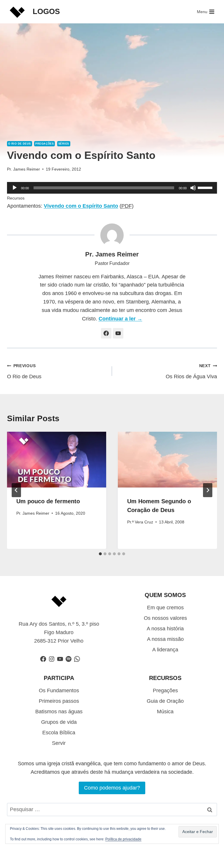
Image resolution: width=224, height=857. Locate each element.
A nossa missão (165, 639)
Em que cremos (165, 607)
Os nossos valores (165, 618)
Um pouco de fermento (48, 501)
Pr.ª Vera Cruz (140, 522)
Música (165, 711)
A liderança (165, 650)
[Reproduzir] (15, 188)
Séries (63, 143)
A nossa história (165, 629)
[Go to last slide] (16, 490)
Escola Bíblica (58, 732)
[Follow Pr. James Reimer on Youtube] (118, 333)
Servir (59, 743)
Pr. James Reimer (23, 169)
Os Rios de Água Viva (191, 371)
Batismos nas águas (59, 711)
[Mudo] (193, 188)
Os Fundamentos (59, 690)
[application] (112, 188)
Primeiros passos (59, 701)
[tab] (100, 553)
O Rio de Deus (19, 143)
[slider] (206, 187)
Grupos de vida (59, 722)
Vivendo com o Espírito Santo (81, 206)
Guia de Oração (165, 701)
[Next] (207, 490)
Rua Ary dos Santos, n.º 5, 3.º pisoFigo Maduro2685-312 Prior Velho (59, 632)
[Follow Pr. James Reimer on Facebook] (106, 333)
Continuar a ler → (120, 319)
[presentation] (56, 460)
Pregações (44, 143)
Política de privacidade (123, 839)
